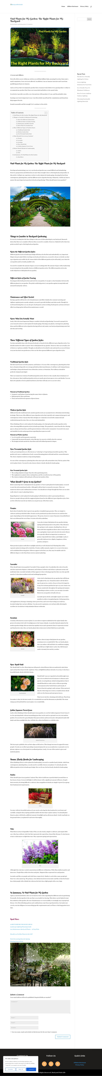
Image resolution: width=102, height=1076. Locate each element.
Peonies (20, 138)
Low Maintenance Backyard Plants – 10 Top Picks (24, 929)
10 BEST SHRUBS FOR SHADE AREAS (21, 924)
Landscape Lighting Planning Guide (20, 927)
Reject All (21, 1069)
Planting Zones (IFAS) (16, 941)
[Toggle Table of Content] (45, 113)
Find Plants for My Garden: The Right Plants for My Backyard (30, 115)
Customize (10, 1069)
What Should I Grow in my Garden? (23, 136)
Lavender (20, 140)
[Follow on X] (51, 1064)
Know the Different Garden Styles (26, 119)
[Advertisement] (84, 47)
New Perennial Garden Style (25, 134)
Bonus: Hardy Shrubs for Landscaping (24, 148)
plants (24, 24)
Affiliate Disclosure (72, 6)
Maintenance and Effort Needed (26, 123)
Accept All (31, 1069)
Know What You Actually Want (25, 125)
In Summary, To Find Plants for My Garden (25, 155)
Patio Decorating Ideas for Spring (20, 939)
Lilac (19, 152)
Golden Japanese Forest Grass (25, 146)
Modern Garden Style (23, 132)
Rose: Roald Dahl (22, 144)
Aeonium (20, 142)
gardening (20, 24)
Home (63, 6)
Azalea (19, 150)
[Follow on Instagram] (57, 1064)
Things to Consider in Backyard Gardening (25, 117)
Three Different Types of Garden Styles (24, 128)
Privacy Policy (84, 6)
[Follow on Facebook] (44, 1064)
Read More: (21, 157)
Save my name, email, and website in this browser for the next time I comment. (34, 1032)
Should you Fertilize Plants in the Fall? (21, 934)
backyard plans (13, 24)
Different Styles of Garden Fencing (26, 121)
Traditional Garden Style (24, 130)
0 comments (30, 24)
